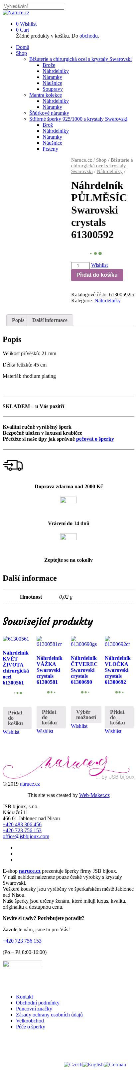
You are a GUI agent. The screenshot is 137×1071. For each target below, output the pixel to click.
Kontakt (24, 996)
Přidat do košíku (97, 275)
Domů (22, 47)
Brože (49, 65)
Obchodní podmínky (38, 1002)
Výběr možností (86, 714)
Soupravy (53, 89)
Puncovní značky (34, 1008)
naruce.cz (30, 784)
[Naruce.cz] (16, 12)
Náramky (52, 77)
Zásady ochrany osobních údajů (49, 1014)
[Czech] (73, 1064)
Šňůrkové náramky (49, 113)
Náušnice (52, 83)
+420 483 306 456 (22, 824)
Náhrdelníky (56, 71)
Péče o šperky (30, 1026)
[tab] (18, 320)
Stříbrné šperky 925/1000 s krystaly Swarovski (78, 119)
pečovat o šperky (95, 439)
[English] (93, 1064)
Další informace (50, 320)
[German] (115, 1064)
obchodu (88, 36)
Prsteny (50, 149)
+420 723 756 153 (22, 830)
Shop (21, 53)
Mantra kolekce (45, 95)
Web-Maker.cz (94, 795)
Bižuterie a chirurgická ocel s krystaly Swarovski (80, 59)
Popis (18, 320)
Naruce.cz (81, 160)
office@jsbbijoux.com (26, 836)
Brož (48, 125)
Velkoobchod (30, 1020)
